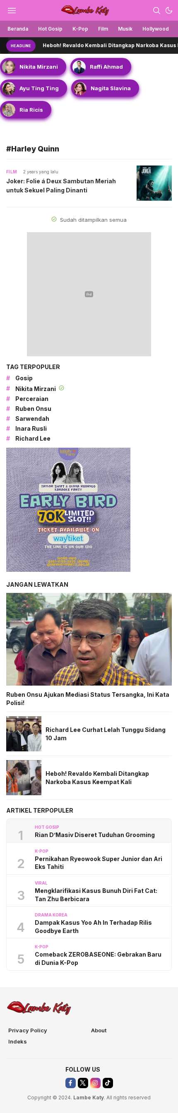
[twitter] (83, 1083)
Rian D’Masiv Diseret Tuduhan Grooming (95, 834)
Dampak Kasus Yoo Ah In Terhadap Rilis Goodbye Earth (93, 926)
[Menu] (11, 10)
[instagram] (95, 1083)
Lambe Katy (88, 1097)
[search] (156, 10)
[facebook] (70, 1083)
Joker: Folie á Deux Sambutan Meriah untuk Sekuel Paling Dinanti (61, 185)
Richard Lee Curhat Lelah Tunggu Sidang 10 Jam (106, 733)
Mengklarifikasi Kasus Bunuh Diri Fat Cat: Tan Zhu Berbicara (96, 894)
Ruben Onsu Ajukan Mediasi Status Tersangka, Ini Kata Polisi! (87, 698)
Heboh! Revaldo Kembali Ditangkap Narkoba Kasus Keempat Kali (97, 777)
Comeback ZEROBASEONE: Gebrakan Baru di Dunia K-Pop (98, 958)
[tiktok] (108, 1083)
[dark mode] (169, 10)
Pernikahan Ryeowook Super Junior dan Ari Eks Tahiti (98, 863)
